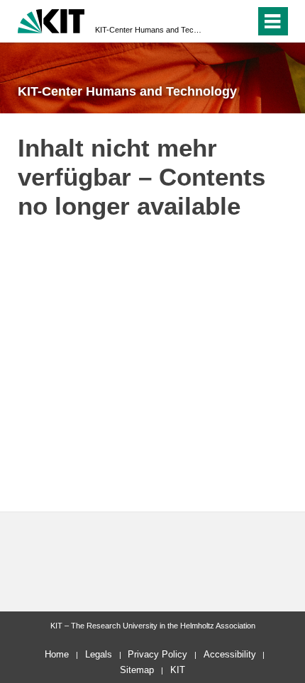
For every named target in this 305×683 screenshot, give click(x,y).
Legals (98, 654)
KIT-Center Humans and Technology (148, 30)
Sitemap (137, 670)
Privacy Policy (157, 654)
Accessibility (230, 654)
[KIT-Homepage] (51, 19)
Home (57, 654)
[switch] (219, 21)
